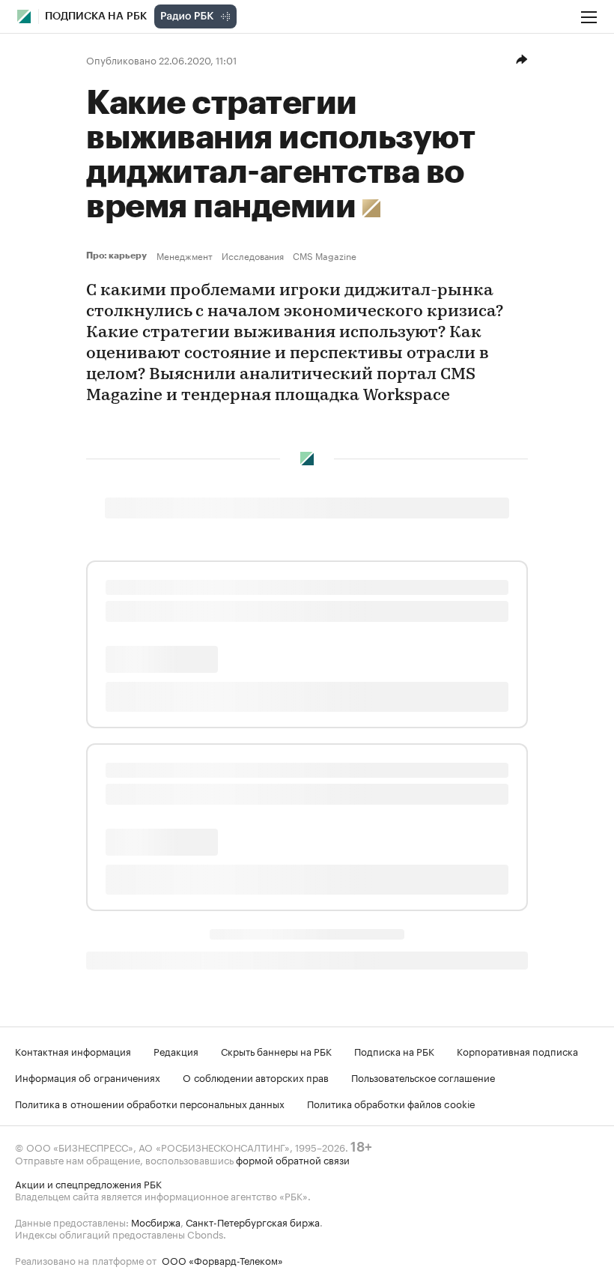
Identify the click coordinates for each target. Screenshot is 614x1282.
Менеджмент (184, 255)
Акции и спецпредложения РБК (88, 1183)
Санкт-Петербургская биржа (253, 1221)
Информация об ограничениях (87, 1076)
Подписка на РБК (394, 1050)
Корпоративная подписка (517, 1050)
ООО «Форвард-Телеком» (222, 1259)
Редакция (176, 1050)
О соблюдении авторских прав (256, 1076)
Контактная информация (73, 1050)
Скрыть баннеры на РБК (276, 1050)
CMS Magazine (324, 255)
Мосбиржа (155, 1221)
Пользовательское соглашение (423, 1076)
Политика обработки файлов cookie (391, 1102)
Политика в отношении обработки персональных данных (150, 1102)
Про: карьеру (118, 255)
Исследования (253, 255)
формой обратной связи (293, 1159)
